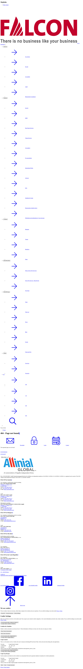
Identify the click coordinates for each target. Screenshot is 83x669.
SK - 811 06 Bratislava (5, 539)
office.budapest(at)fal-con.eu (10, 521)
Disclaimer (24, 575)
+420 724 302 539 (8, 562)
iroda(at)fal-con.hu (7, 531)
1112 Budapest (4, 517)
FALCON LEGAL (7, 260)
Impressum (3, 575)
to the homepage (4, 451)
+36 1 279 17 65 (7, 519)
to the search (3, 454)
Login (45, 445)
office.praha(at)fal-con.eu (9, 563)
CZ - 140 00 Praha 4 (5, 560)
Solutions (5, 98)
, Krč (10, 559)
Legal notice (19, 575)
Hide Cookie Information (5, 633)
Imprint (8, 667)
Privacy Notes (59, 611)
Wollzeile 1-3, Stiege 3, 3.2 (6, 484)
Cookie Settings (17, 613)
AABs (6, 575)
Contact (67, 445)
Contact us (3, 574)
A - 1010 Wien (4, 485)
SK (26, 405)
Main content (5, 4)
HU (26, 415)
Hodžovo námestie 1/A (5, 538)
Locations (5, 219)
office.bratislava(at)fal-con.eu (10, 542)
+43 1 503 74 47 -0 (8, 487)
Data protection (14, 575)
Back (2, 665)
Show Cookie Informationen (6, 631)
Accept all (3, 613)
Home (4, 430)
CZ (26, 395)
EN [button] (4, 374)
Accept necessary (9, 613)
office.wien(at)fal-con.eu (9, 489)
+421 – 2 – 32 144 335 (9, 540)
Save (5, 665)
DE (26, 384)
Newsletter (22, 445)
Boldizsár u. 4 (3, 518)
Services (5, 46)
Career (5, 353)
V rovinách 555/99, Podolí (6, 569)
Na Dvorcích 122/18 (5, 559)
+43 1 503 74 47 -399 (7, 488)
